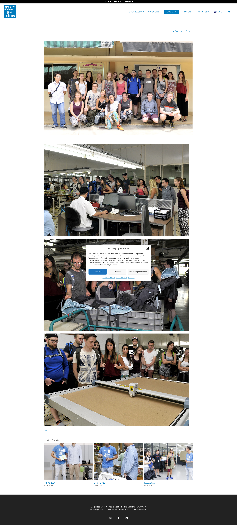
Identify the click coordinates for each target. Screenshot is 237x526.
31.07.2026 (99, 482)
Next (188, 31)
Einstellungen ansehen (138, 272)
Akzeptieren (97, 272)
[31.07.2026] (118, 444)
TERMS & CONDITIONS (117, 507)
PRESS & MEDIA (101, 507)
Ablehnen (117, 272)
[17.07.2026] (168, 444)
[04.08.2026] (68, 444)
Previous (179, 31)
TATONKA (124, 509)
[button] (147, 248)
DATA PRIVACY (121, 278)
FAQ (92, 507)
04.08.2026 (50, 482)
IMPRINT (131, 278)
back (46, 430)
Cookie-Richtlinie (109, 278)
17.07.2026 (149, 482)
